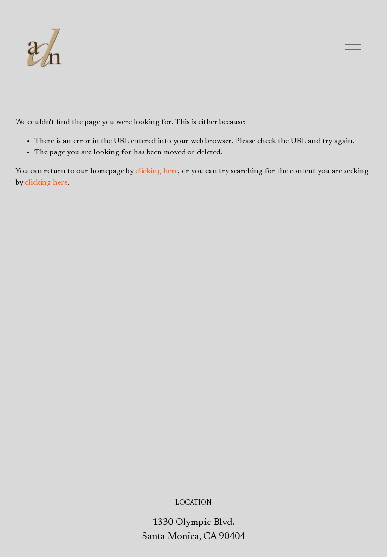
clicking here (156, 171)
